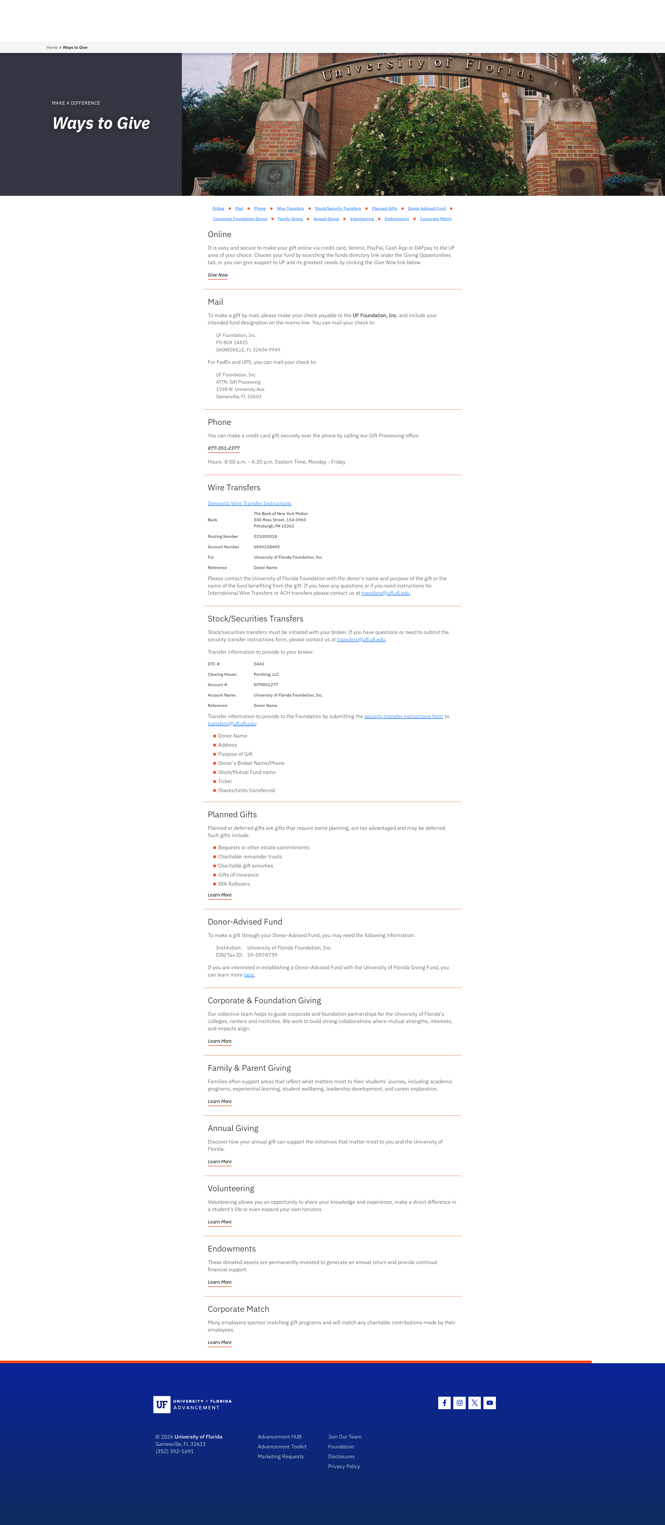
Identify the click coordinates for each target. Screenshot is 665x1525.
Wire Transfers (290, 208)
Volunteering (362, 218)
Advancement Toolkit (282, 1446)
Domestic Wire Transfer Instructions (249, 503)
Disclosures (341, 1456)
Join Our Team (345, 1436)
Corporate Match (436, 218)
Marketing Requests (281, 1456)
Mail (239, 208)
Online (218, 208)
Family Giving (290, 218)
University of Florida (198, 1436)
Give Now (218, 275)
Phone (260, 208)
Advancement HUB (280, 1436)
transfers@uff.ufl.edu (386, 592)
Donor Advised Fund (427, 208)
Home (52, 47)
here (249, 974)
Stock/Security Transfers (338, 208)
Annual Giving (326, 218)
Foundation (341, 1446)
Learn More (220, 895)
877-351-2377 (224, 448)
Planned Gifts (384, 208)
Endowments (397, 218)
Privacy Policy (344, 1466)
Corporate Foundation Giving (240, 218)
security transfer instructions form (403, 716)
